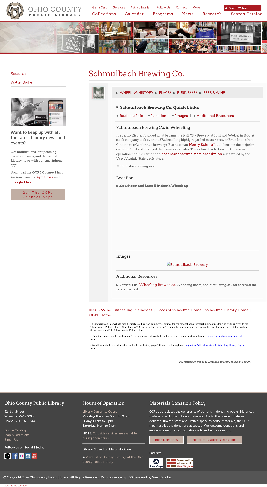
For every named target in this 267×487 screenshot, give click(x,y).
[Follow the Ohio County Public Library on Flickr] (21, 457)
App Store (44, 177)
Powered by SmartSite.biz (152, 477)
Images (181, 115)
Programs (163, 13)
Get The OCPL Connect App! (38, 194)
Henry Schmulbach (206, 144)
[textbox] (244, 8)
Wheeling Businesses (133, 310)
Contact (181, 7)
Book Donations (166, 440)
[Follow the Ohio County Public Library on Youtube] (34, 457)
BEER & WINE (214, 92)
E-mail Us (11, 439)
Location (158, 115)
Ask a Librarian (141, 7)
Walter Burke (21, 82)
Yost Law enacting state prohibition (191, 154)
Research (212, 13)
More (196, 7)
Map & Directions (16, 435)
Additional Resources (215, 115)
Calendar (134, 13)
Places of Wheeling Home (178, 310)
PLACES (165, 92)
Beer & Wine (100, 310)
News (188, 13)
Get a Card (99, 7)
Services (119, 7)
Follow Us (163, 7)
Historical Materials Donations (214, 440)
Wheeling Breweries (157, 284)
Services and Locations (16, 485)
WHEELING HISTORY (136, 92)
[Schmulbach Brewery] (187, 264)
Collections (104, 13)
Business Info (131, 115)
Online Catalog (15, 430)
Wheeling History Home (226, 310)
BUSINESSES (187, 92)
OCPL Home (100, 315)
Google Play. (21, 182)
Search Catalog (247, 13)
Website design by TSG (116, 477)
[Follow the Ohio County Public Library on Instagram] (27, 457)
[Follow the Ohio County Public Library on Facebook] (15, 457)
